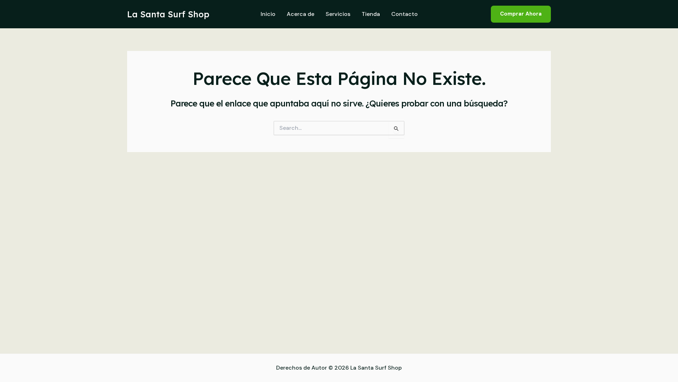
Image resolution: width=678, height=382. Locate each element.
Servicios (338, 14)
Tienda (371, 14)
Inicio (268, 14)
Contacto (404, 14)
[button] (521, 14)
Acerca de (300, 14)
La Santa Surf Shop (168, 14)
